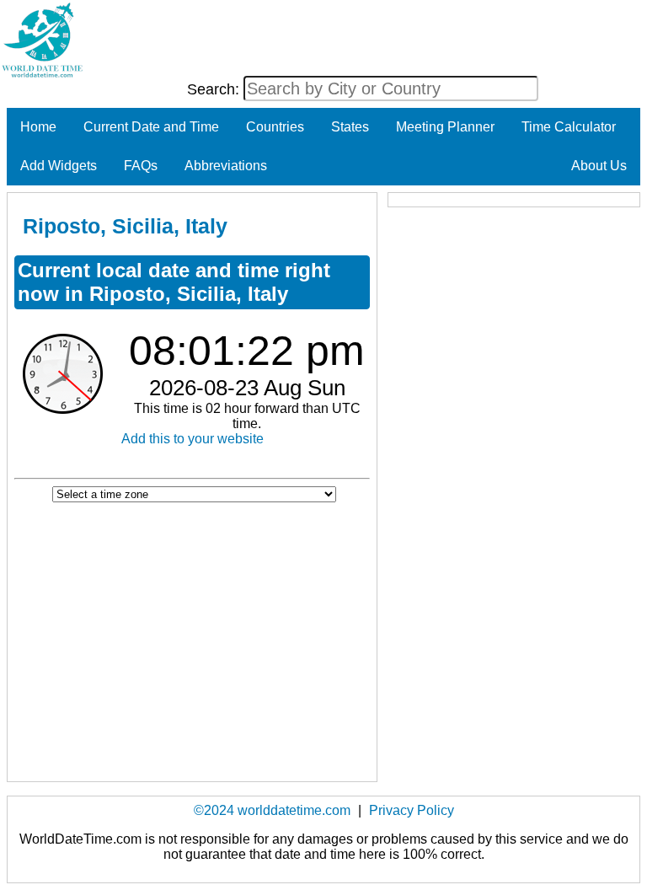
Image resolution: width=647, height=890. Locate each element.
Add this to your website (192, 439)
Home (38, 127)
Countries (275, 127)
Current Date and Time (151, 127)
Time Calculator (568, 127)
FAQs (141, 165)
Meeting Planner (445, 127)
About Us (599, 165)
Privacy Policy (411, 810)
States (350, 127)
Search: (215, 89)
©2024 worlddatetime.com (272, 810)
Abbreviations (225, 165)
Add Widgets (58, 165)
